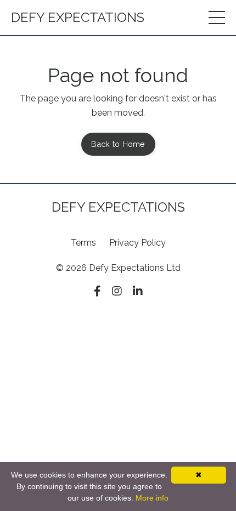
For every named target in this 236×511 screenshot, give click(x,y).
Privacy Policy (137, 242)
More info (152, 497)
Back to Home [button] (118, 144)
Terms (83, 242)
